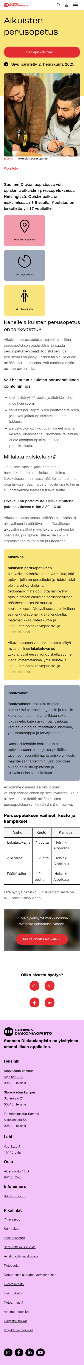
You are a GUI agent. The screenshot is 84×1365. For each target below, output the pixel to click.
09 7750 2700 (14, 1196)
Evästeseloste (14, 1284)
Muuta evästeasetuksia (40, 939)
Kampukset (12, 1229)
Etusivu (8, 158)
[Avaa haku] (59, 5)
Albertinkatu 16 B (16, 1171)
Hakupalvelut (13, 1293)
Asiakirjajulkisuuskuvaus (21, 1256)
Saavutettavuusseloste (20, 1247)
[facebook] (19, 1352)
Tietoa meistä (13, 1302)
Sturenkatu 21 (14, 1098)
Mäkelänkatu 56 (15, 1120)
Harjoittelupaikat (15, 1321)
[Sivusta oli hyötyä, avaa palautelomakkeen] (34, 986)
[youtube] (40, 1352)
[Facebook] (34, 1002)
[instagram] (8, 1352)
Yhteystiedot (12, 1219)
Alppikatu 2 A (13, 1077)
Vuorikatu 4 (12, 1146)
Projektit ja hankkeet (18, 1330)
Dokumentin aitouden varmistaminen (30, 1275)
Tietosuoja (11, 1265)
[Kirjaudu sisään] (66, 5)
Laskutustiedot (14, 1238)
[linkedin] (29, 1352)
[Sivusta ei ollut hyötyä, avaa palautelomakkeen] (49, 986)
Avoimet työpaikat (17, 1312)
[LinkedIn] (49, 1002)
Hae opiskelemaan (40, 52)
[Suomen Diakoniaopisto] (16, 5)
